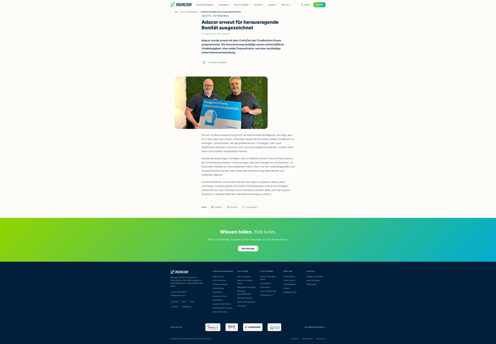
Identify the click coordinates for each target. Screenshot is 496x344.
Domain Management (246, 302)
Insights (271, 5)
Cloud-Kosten (218, 288)
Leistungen (223, 5)
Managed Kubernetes (246, 287)
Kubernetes (265, 287)
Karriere (286, 288)
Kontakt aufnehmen (315, 276)
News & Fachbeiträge (189, 12)
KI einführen (218, 300)
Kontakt (319, 4)
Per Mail (233, 207)
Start (176, 12)
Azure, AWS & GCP (268, 291)
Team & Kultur (289, 280)
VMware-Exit (218, 276)
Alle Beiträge (248, 248)
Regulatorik (217, 292)
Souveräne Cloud (220, 296)
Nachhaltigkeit (289, 284)
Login (306, 4)
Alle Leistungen (243, 276)
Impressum (295, 339)
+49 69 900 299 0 (179, 292)
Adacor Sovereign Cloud (244, 281)
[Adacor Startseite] (181, 4)
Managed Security (245, 298)
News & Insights (313, 280)
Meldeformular (307, 339)
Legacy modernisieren (222, 304)
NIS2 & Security (219, 280)
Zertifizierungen (290, 292)
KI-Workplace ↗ (267, 295)
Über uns (285, 5)
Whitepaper (311, 284)
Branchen (258, 5)
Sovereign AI (265, 283)
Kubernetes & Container (223, 308)
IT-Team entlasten (220, 284)
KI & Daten (241, 306)
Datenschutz (321, 339)
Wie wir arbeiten (241, 5)
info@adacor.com (178, 295)
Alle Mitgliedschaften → (315, 327)
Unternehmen (289, 276)
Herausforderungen (204, 5)
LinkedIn (218, 207)
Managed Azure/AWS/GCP (244, 292)
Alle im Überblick (220, 312)
